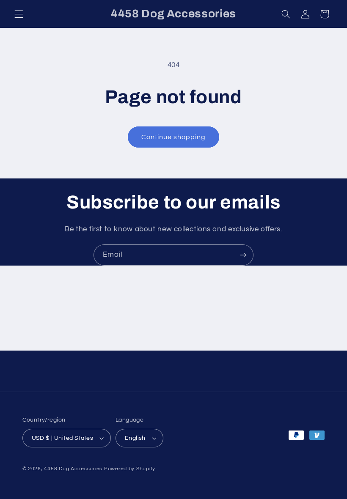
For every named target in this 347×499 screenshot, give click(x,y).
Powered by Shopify (129, 468)
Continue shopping (173, 137)
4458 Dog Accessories (74, 468)
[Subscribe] (243, 254)
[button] (18, 14)
